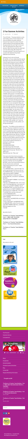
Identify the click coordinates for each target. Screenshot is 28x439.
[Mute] (21, 352)
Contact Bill (5, 370)
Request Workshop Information (10, 372)
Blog (4, 368)
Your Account (6, 332)
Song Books (6, 360)
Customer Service (7, 335)
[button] (3, 2)
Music (4, 358)
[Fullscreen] (23, 352)
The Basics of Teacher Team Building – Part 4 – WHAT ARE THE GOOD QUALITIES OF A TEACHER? (13, 217)
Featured (16, 34)
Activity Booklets (7, 363)
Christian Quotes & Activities (9, 365)
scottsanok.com (13, 435)
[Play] (5, 352)
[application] (14, 348)
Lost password (6, 337)
